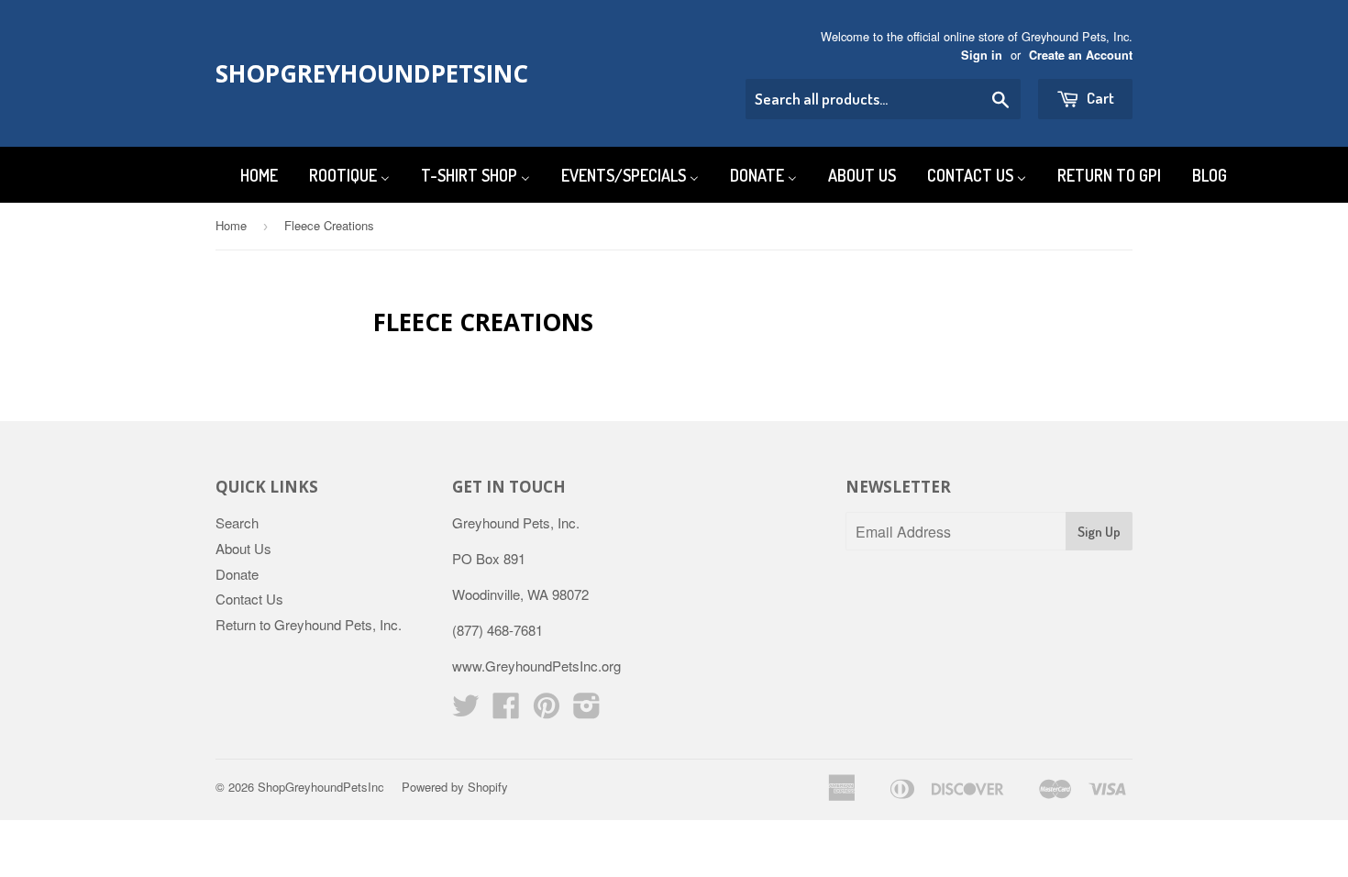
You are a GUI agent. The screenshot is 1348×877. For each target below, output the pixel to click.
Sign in (981, 55)
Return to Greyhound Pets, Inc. (308, 624)
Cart (1099, 97)
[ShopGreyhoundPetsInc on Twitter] (466, 710)
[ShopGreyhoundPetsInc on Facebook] (506, 710)
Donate (237, 573)
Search (237, 522)
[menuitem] (247, 175)
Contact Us (249, 598)
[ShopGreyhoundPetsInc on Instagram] (587, 710)
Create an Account (1081, 55)
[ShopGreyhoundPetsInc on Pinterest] (546, 710)
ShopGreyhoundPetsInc (355, 73)
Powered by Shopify (455, 786)
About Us (243, 548)
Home (231, 225)
